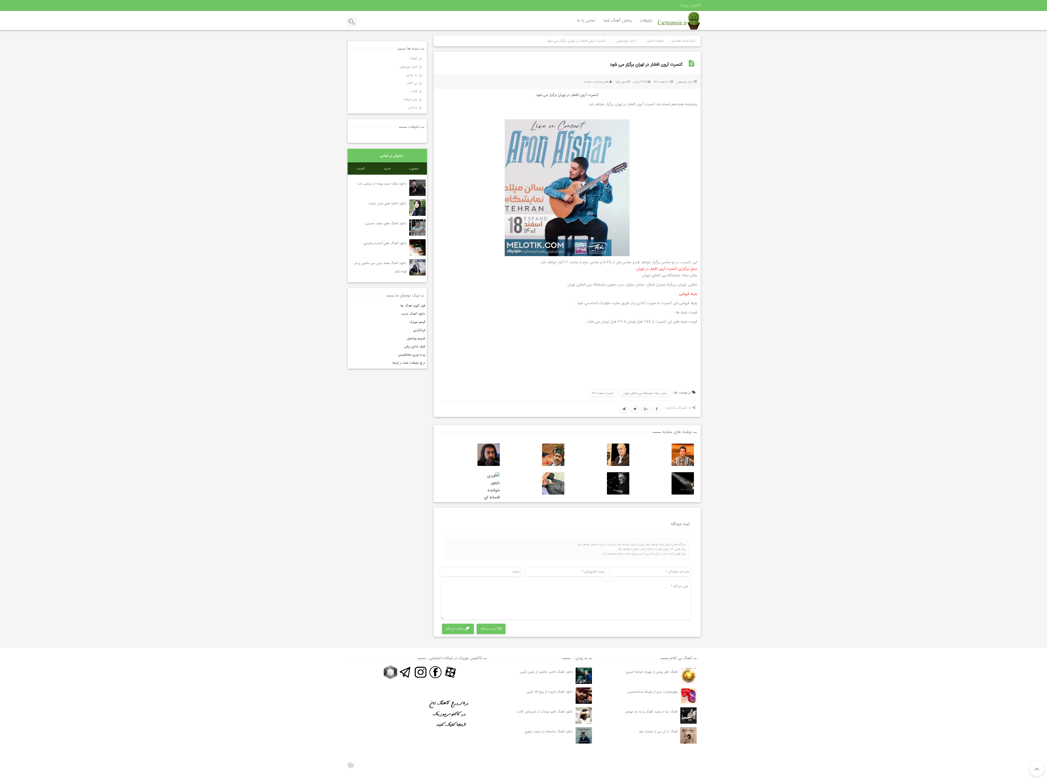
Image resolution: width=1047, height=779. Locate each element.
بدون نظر (621, 82)
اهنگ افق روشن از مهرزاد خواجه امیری (652, 671)
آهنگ (413, 58)
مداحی (412, 107)
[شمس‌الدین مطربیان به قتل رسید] (553, 455)
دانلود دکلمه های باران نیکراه (388, 203)
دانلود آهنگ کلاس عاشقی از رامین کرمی (546, 671)
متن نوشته (410, 99)
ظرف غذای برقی (414, 346)
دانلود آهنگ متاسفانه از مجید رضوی (549, 731)
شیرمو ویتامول (416, 338)
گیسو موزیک (417, 322)
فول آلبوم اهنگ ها (413, 305)
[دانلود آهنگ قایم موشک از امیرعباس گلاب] (584, 715)
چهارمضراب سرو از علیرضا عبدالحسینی (652, 691)
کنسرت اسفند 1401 (603, 393)
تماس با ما (586, 20)
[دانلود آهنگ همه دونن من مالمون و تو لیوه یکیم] (417, 267)
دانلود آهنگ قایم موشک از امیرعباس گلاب (545, 711)
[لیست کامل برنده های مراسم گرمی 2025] (683, 483)
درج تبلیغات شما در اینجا (408, 362)
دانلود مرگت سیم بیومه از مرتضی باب (382, 183)
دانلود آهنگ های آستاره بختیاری (385, 243)
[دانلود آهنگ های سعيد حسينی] (417, 227)
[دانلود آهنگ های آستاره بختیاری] (417, 247)
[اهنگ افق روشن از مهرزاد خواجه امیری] (688, 676)
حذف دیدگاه (455, 629)
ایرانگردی (419, 330)
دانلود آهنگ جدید (413, 313)
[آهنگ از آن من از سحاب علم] (688, 735)
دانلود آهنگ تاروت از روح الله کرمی (549, 691)
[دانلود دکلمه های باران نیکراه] (417, 207)
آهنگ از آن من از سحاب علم (658, 731)
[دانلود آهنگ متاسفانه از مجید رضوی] (584, 735)
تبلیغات (646, 20)
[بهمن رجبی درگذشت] (618, 455)
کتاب (414, 91)
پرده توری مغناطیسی (411, 354)
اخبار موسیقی (626, 41)
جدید (387, 168)
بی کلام (412, 83)
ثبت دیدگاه (489, 629)
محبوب (414, 168)
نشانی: (692, 284)
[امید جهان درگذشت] (683, 455)
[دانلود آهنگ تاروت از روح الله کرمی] (584, 695)
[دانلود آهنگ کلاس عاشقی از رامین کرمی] (584, 676)
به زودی (412, 74)
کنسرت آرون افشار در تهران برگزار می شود (646, 64)
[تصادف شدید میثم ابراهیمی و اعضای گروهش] (553, 483)
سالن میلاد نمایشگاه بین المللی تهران (645, 393)
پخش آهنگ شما (617, 20)
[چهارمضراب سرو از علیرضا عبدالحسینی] (688, 695)
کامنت (361, 168)
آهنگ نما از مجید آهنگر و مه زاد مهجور (651, 711)
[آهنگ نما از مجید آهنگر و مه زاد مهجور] (688, 715)
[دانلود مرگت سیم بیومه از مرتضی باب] (417, 188)
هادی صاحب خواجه (596, 82)
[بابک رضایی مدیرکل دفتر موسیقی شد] (488, 455)
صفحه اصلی (655, 41)
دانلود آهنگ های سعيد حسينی (386, 223)
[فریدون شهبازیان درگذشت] (618, 483)
